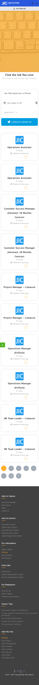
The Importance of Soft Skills (11, 624)
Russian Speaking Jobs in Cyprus (13, 577)
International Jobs (8, 658)
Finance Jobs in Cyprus (9, 527)
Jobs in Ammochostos (9, 643)
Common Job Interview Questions (12, 621)
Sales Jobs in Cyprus (8, 524)
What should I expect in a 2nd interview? (15, 610)
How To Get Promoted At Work (12, 618)
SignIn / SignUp (7, 549)
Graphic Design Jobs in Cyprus (12, 536)
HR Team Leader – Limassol (19, 418)
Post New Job (21, 9)
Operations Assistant (19, 147)
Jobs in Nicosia (6, 652)
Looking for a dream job (21, 122)
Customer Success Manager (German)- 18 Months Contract (19, 213)
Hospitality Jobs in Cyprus (10, 530)
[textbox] (9, 112)
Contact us (5, 511)
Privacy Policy (6, 505)
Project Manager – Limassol (19, 287)
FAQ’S (4, 508)
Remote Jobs (6, 572)
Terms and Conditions (9, 502)
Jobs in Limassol (7, 649)
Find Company (6, 558)
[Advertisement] (19, 51)
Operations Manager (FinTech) (19, 350)
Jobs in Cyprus (6, 641)
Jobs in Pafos (6, 655)
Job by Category (7, 555)
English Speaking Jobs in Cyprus (12, 574)
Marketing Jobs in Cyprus (10, 533)
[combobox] (10, 112)
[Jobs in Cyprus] (11, 3)
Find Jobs (5, 552)
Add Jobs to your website (10, 596)
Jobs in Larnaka (7, 646)
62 (11, 476)
